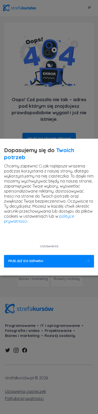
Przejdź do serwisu (25, 261)
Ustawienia (49, 246)
